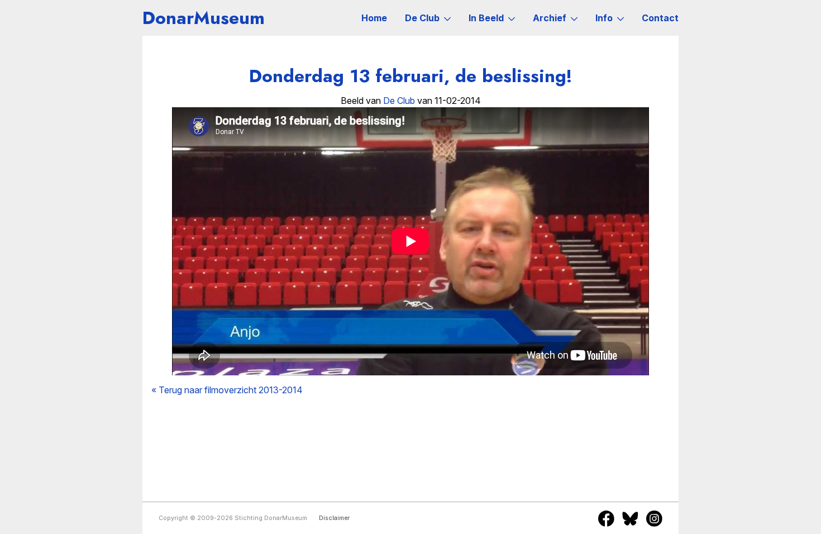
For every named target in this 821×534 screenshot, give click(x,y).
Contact (660, 17)
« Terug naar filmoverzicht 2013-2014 (227, 389)
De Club (422, 17)
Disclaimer (334, 518)
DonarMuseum (203, 18)
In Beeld (486, 17)
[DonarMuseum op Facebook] (606, 518)
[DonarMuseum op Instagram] (654, 518)
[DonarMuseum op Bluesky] (630, 518)
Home (374, 17)
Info (604, 17)
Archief (549, 17)
